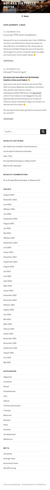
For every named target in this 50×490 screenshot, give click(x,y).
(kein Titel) (7, 156)
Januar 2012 (8, 334)
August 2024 (8, 195)
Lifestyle (7, 410)
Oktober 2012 (9, 305)
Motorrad (7, 415)
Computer (7, 382)
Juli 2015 (7, 228)
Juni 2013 (7, 276)
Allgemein (7, 377)
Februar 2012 (8, 329)
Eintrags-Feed (9, 459)
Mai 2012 (7, 319)
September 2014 (10, 243)
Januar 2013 (8, 291)
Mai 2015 (7, 233)
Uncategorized (9, 434)
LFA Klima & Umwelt (11, 406)
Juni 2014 (7, 248)
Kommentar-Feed (10, 463)
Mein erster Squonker (12, 166)
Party (5, 425)
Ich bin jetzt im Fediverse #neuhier (17, 151)
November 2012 (10, 300)
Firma (28, 96)
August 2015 (8, 224)
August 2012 (8, 310)
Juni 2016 (7, 214)
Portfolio (7, 430)
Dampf (6, 386)
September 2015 (10, 219)
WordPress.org (9, 468)
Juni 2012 (7, 314)
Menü (26, 16)
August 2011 (8, 353)
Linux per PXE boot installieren (20, 34)
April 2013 (7, 281)
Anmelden (7, 454)
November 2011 (9, 343)
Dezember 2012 (10, 295)
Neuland (6, 420)
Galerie (6, 401)
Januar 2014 (8, 252)
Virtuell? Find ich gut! (14, 72)
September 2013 (10, 262)
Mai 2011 (7, 362)
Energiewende (9, 391)
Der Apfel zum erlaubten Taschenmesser (20, 147)
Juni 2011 (7, 358)
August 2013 (8, 267)
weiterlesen (8, 60)
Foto (5, 396)
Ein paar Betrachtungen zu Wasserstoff (19, 161)
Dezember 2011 (9, 338)
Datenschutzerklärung (11, 484)
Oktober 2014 (9, 238)
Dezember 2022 (10, 200)
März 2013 (7, 286)
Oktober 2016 (9, 209)
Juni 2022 (7, 204)
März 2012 (7, 324)
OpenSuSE (36, 93)
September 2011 (10, 348)
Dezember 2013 (10, 257)
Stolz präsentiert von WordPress (34, 484)
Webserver (8, 439)
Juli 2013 (7, 271)
